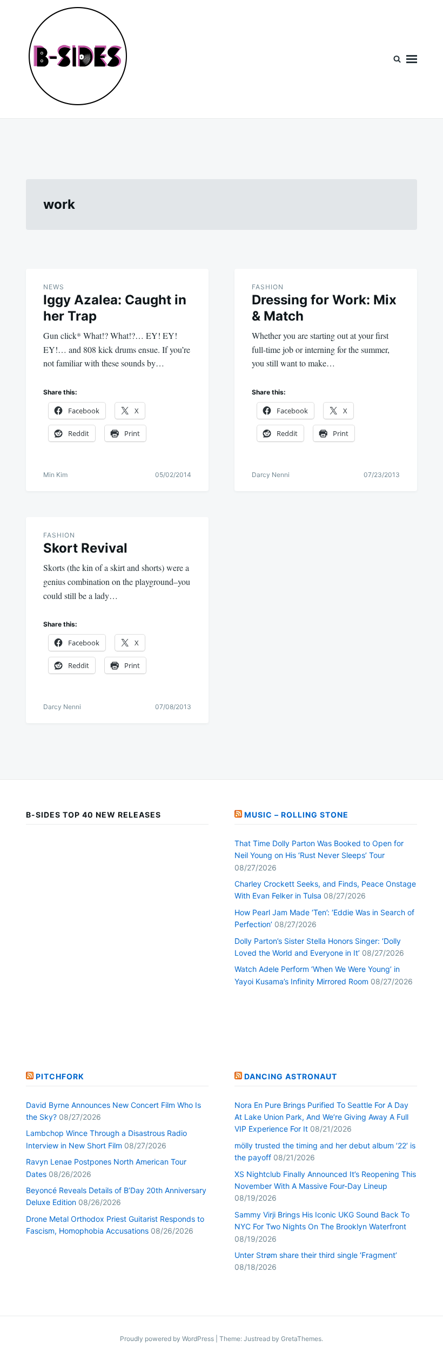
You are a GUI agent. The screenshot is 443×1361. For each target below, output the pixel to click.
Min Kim (55, 475)
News (53, 287)
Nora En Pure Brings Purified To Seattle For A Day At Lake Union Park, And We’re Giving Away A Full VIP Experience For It (321, 1117)
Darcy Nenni (271, 475)
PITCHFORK (60, 1076)
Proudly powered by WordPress (168, 1339)
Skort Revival (85, 548)
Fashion (268, 287)
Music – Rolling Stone (296, 814)
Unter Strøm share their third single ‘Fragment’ (315, 1255)
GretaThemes (301, 1339)
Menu (411, 59)
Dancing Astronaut (290, 1076)
